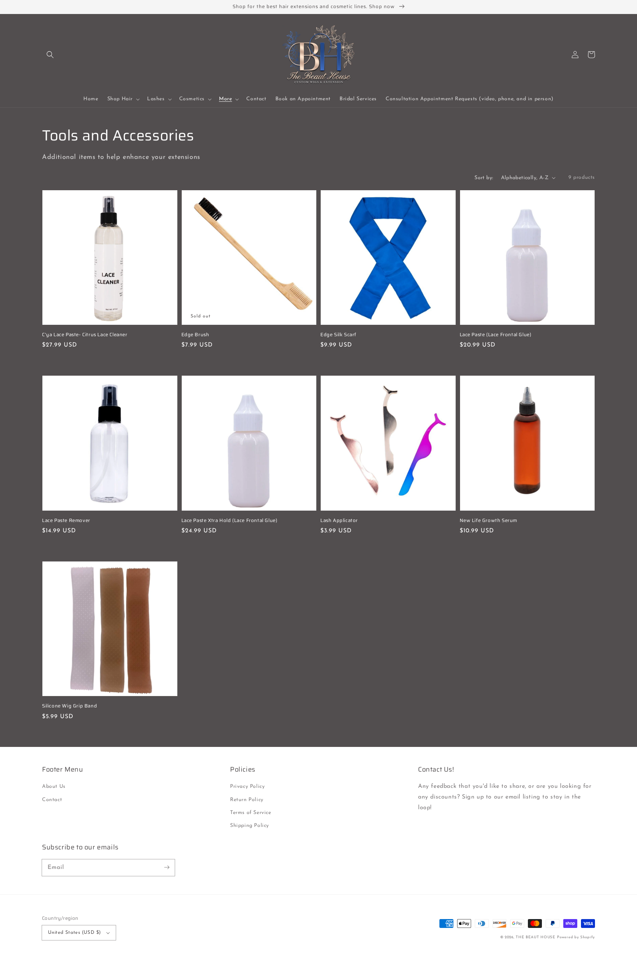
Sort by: (483, 178)
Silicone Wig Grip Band (69, 706)
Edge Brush (195, 334)
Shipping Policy (249, 825)
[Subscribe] (167, 867)
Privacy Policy (247, 786)
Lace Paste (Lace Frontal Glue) (496, 334)
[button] (50, 54)
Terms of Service (250, 812)
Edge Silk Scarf (338, 334)
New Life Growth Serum (489, 520)
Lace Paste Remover (66, 520)
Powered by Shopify (576, 937)
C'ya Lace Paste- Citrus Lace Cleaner (85, 334)
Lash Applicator (339, 520)
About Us (54, 786)
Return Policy (247, 800)
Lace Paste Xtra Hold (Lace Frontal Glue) (229, 520)
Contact (52, 800)
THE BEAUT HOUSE (536, 937)
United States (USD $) (74, 932)
